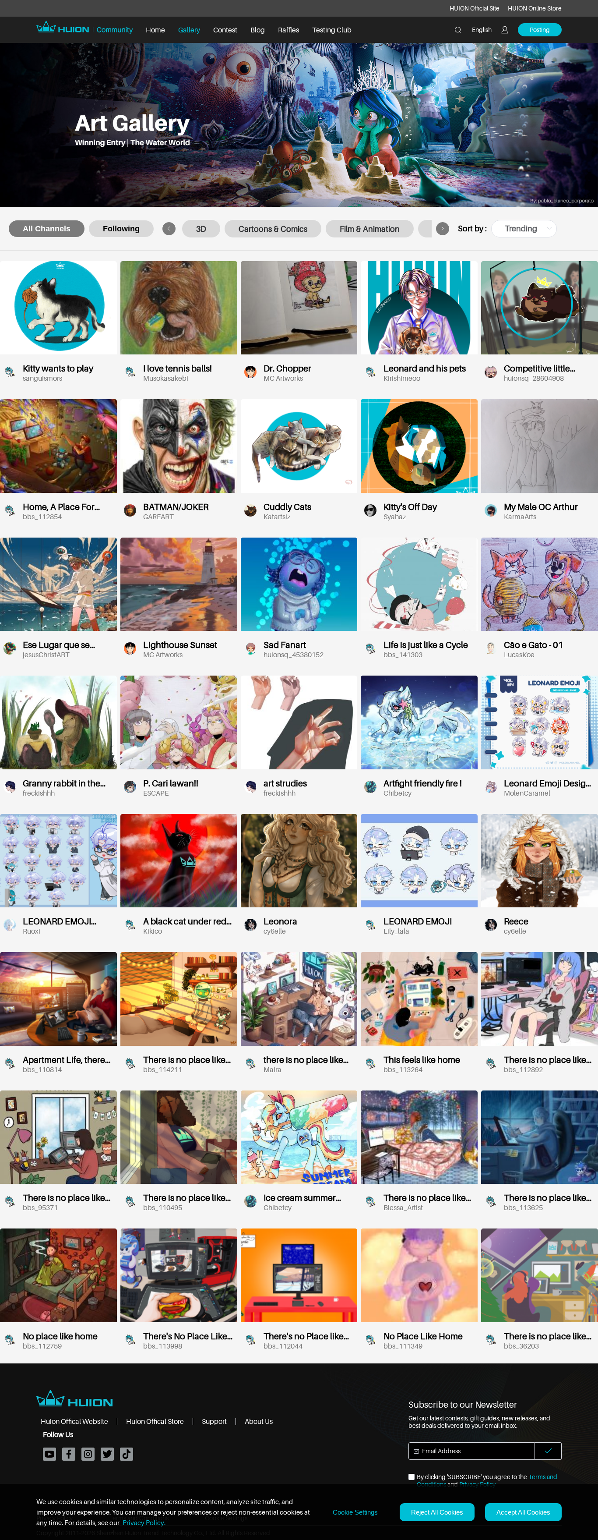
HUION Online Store (535, 8)
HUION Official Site (475, 8)
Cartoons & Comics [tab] (273, 229)
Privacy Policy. (144, 1522)
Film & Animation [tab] (370, 229)
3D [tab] (201, 229)
